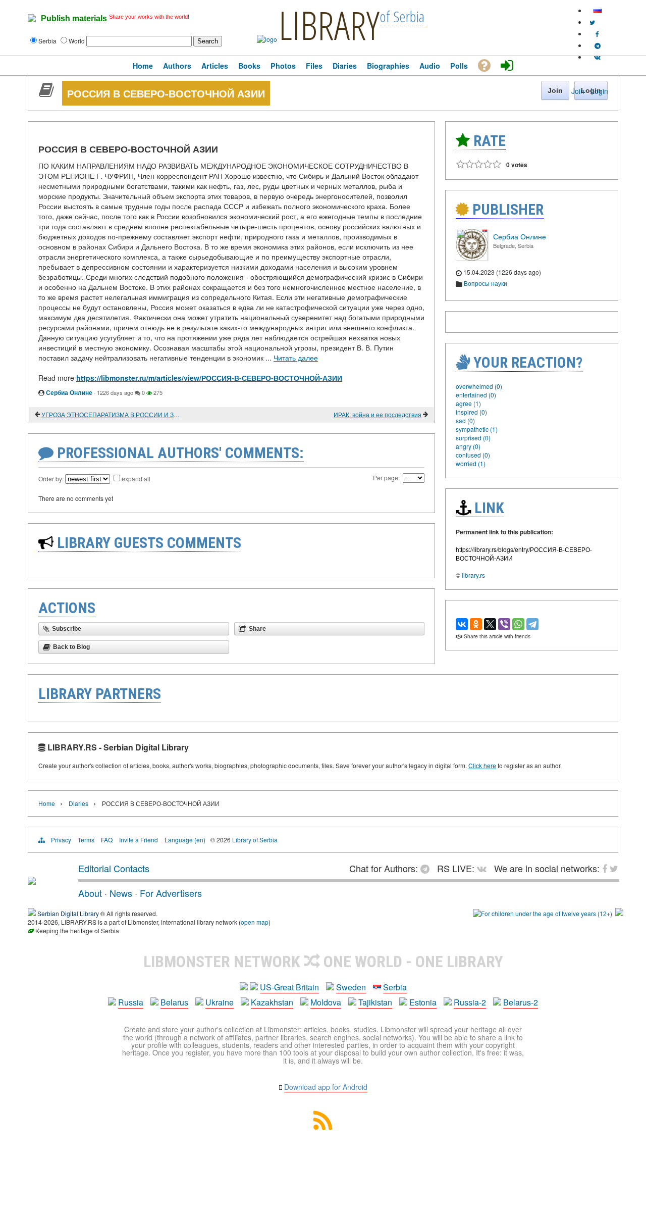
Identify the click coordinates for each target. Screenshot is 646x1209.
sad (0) (465, 420)
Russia (130, 1002)
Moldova (325, 1002)
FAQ (107, 839)
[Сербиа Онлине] (472, 258)
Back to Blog (71, 646)
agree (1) (468, 403)
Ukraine (219, 1002)
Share (257, 628)
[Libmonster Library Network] (619, 913)
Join (577, 91)
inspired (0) (471, 412)
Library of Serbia (255, 839)
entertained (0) (476, 394)
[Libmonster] (32, 880)
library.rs (473, 575)
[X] (490, 624)
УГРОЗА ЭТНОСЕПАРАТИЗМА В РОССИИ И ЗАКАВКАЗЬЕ (110, 414)
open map (254, 922)
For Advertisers (171, 892)
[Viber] (504, 624)
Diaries (78, 803)
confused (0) (473, 454)
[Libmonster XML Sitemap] (323, 1126)
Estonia (423, 1002)
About (90, 892)
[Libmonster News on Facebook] (597, 33)
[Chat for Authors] (598, 45)
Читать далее (296, 357)
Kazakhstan (272, 1002)
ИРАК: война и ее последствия (377, 414)
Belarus (174, 1002)
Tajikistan (375, 1002)
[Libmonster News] (592, 22)
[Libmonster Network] (542, 913)
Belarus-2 (520, 1002)
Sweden (351, 987)
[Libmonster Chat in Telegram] (427, 868)
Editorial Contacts (113, 868)
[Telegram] (532, 624)
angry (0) (468, 446)
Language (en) (185, 839)
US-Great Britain (289, 987)
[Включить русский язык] (598, 10)
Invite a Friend (138, 839)
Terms (86, 839)
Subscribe (66, 628)
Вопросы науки (485, 283)
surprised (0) (473, 437)
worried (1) (471, 463)
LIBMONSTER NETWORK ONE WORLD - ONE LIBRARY (323, 961)
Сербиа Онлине (69, 392)
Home (46, 803)
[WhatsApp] (518, 624)
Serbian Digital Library (68, 913)
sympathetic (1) (477, 429)
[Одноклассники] (476, 624)
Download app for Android (325, 1087)
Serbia (395, 987)
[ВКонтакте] (462, 624)
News (121, 892)
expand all (136, 478)
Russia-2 (470, 1002)
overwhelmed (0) (479, 386)
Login (599, 91)
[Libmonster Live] (597, 57)
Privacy (61, 839)
